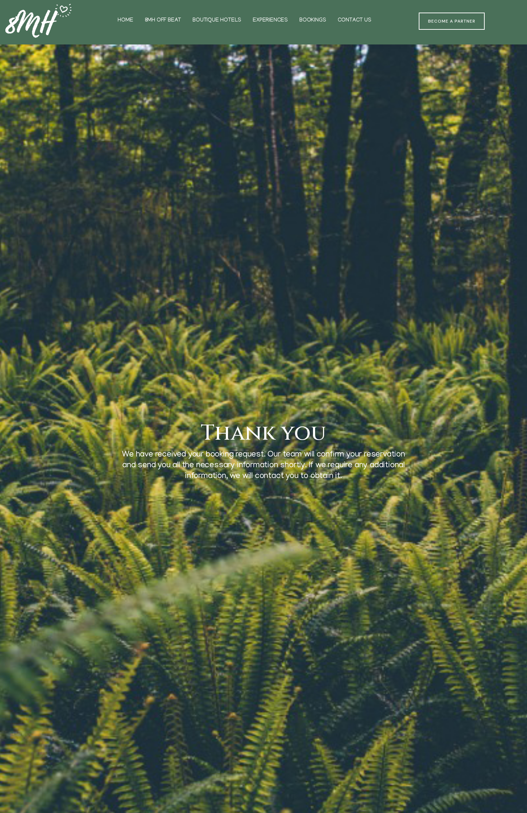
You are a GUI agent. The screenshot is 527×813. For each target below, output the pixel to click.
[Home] (38, 21)
